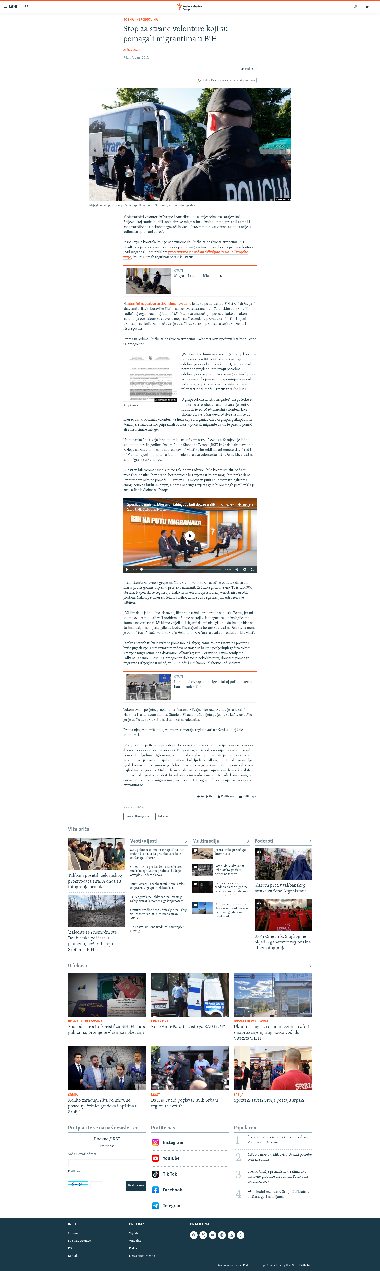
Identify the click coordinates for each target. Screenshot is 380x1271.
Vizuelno (135, 1240)
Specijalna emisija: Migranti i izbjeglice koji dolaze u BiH (171, 505)
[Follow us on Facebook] (194, 1235)
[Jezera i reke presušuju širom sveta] (202, 853)
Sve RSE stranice (79, 1240)
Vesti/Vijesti (144, 841)
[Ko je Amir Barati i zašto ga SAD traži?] (190, 995)
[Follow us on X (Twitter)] (203, 1235)
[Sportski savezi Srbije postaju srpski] (273, 1068)
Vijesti (133, 1233)
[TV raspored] (240, 1235)
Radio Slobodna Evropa (150, 509)
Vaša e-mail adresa (83, 1154)
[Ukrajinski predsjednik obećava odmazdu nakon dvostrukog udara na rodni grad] (202, 908)
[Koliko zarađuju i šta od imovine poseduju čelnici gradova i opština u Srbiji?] (107, 1068)
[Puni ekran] (253, 569)
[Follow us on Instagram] (222, 1235)
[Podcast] (356, 7)
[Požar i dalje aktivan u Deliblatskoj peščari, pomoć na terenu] (202, 870)
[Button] (249, 68)
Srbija (73, 1095)
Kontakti (74, 1256)
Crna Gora (159, 1021)
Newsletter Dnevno (142, 1256)
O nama (73, 1233)
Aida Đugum (131, 49)
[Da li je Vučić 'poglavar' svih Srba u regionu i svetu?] (190, 1068)
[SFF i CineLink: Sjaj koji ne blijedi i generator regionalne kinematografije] (283, 915)
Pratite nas (136, 1185)
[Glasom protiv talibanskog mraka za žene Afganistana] (283, 864)
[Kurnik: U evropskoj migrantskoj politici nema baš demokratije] (148, 687)
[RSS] (231, 1235)
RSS (71, 1248)
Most (155, 1095)
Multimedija (205, 841)
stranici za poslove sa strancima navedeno (159, 304)
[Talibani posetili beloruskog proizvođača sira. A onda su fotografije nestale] (96, 854)
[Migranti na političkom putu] (148, 281)
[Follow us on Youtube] (212, 1235)
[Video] (368, 7)
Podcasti (264, 841)
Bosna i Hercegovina (140, 20)
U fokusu (77, 966)
